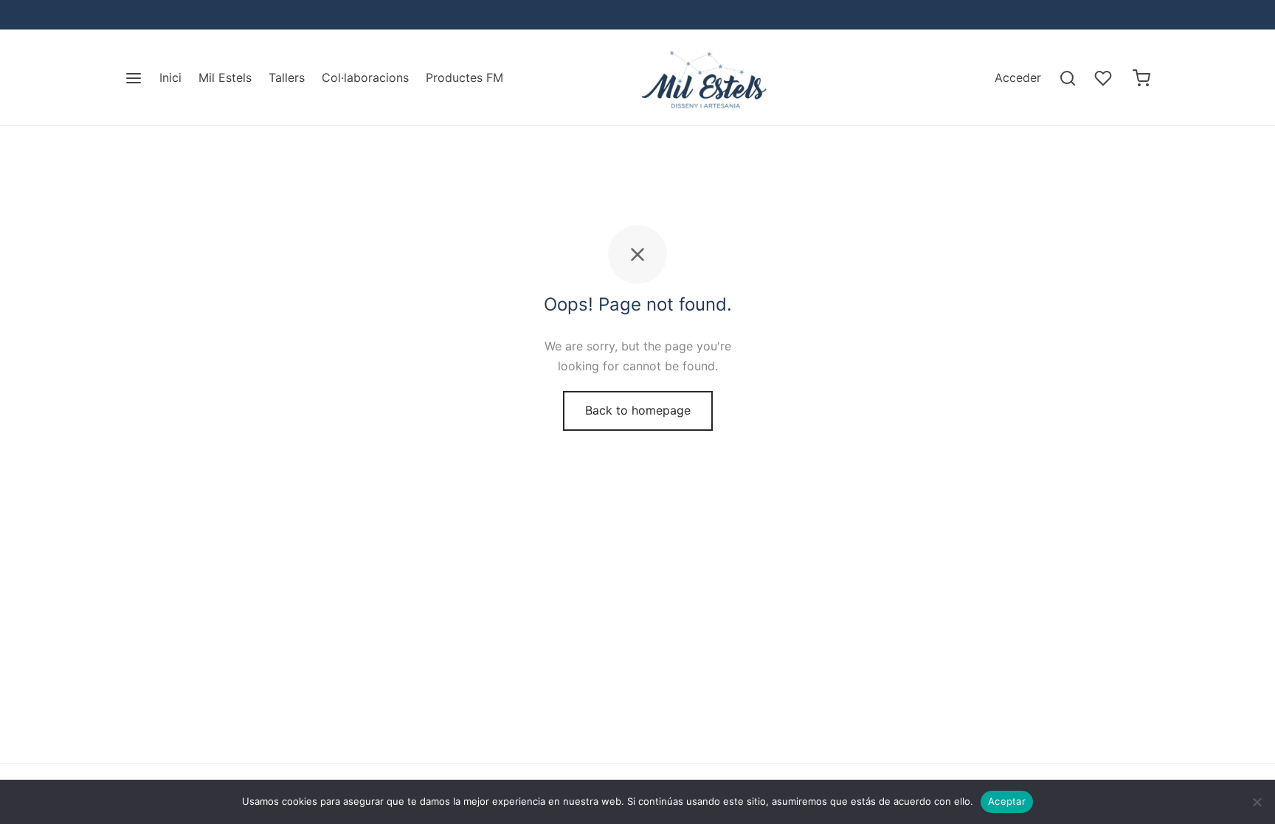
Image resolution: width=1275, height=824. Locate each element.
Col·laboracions (365, 77)
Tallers (287, 77)
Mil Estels (225, 77)
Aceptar (1007, 801)
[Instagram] (165, 14)
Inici (170, 77)
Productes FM (464, 77)
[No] (1256, 801)
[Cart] (1141, 78)
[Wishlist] (1104, 78)
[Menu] (133, 78)
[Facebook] (136, 14)
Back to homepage (638, 410)
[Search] (1068, 78)
